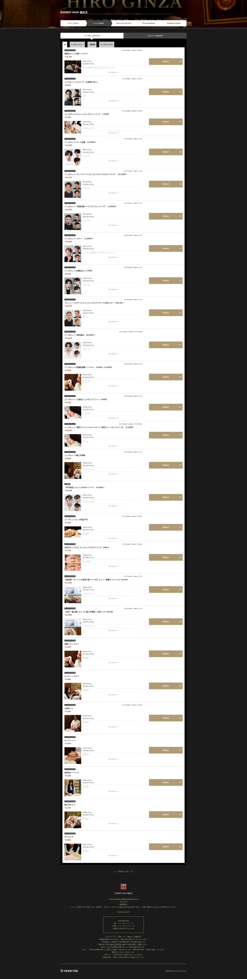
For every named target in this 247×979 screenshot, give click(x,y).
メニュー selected (155, 36)
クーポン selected (92, 36)
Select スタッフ (125, 871)
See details (112, 72)
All (65, 45)
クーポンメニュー (77, 44)
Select (166, 435)
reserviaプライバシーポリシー (176, 971)
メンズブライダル (106, 44)
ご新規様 (92, 44)
